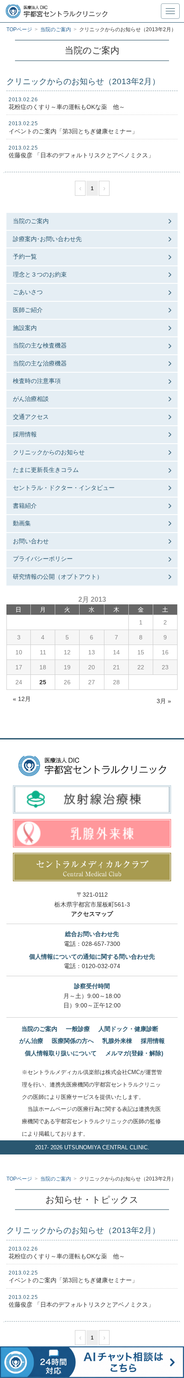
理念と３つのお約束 (40, 274)
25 (42, 682)
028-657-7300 (101, 943)
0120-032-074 (101, 966)
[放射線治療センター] (92, 799)
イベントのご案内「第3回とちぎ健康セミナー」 (73, 131)
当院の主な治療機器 (40, 363)
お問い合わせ (31, 541)
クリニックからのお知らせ (49, 452)
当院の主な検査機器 (40, 345)
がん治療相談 (31, 398)
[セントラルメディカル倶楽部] (92, 867)
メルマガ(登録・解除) (134, 1053)
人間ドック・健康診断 (128, 1028)
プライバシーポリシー (43, 558)
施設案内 (25, 327)
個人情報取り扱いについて (61, 1053)
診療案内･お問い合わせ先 (47, 239)
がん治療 (31, 1040)
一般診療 (78, 1028)
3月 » (164, 701)
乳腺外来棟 (117, 1040)
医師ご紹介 (28, 309)
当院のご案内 (31, 221)
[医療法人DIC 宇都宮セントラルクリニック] (92, 766)
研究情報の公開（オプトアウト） (58, 576)
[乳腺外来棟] (92, 833)
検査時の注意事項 (37, 380)
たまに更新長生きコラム (46, 469)
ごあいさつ (28, 292)
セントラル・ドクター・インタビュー (64, 487)
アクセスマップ (92, 913)
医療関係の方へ (73, 1040)
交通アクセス (31, 416)
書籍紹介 (25, 505)
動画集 (22, 523)
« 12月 (22, 698)
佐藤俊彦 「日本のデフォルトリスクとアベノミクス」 (81, 155)
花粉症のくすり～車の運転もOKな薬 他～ (67, 106)
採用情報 (25, 434)
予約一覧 (25, 256)
